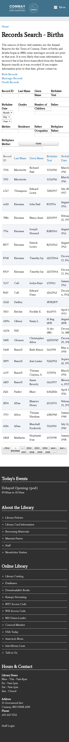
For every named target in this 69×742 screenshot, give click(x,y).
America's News (14, 638)
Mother (6, 126)
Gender (22, 104)
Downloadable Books (17, 590)
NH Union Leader (15, 618)
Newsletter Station (16, 552)
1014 (44, 448)
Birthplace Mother (8, 142)
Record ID (8, 91)
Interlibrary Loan (15, 645)
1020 (47, 452)
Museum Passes (14, 538)
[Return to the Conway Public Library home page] (23, 11)
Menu (62, 7)
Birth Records (10, 74)
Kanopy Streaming (16, 597)
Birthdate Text (56, 93)
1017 (23, 452)
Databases (11, 583)
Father (54, 104)
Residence (24, 126)
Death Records (10, 82)
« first (6, 448)
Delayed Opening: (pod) (20, 488)
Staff (8, 545)
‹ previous (15, 449)
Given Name (37, 93)
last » (62, 448)
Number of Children (40, 106)
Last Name (24, 91)
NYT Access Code (15, 604)
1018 (31, 452)
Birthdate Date (7, 106)
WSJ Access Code (15, 611)
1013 (36, 448)
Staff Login (8, 725)
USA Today (11, 632)
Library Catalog (14, 576)
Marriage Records (12, 78)
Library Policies (14, 517)
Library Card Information (19, 524)
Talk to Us (11, 652)
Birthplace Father (57, 128)
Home (5, 26)
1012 (29, 448)
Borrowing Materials (17, 531)
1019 (39, 452)
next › (53, 448)
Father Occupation (41, 128)
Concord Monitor (15, 624)
